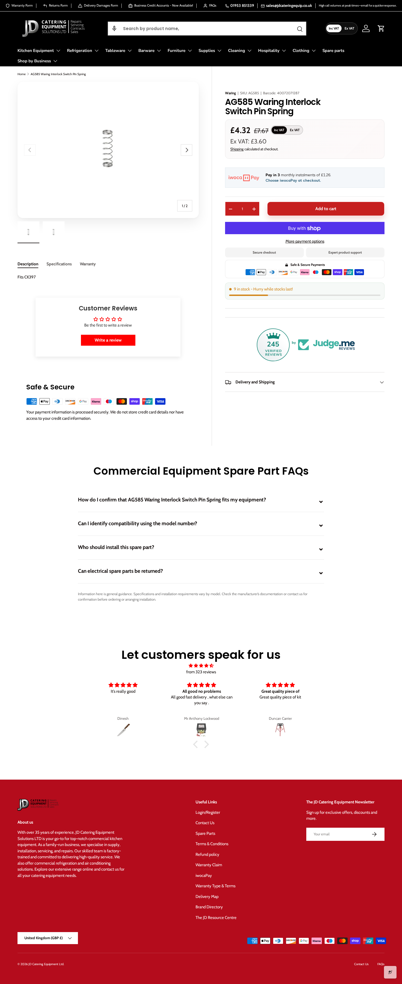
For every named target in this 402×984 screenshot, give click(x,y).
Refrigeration (79, 50)
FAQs (380, 964)
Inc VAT (334, 28)
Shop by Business (34, 61)
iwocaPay (204, 875)
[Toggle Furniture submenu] (190, 50)
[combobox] (207, 29)
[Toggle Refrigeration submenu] (96, 50)
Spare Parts (205, 833)
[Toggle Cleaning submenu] (249, 50)
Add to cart (325, 209)
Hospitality (268, 50)
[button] (114, 29)
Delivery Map (207, 896)
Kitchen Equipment (36, 50)
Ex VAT (349, 28)
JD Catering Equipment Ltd (45, 964)
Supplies (207, 50)
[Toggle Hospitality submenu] (284, 50)
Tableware (115, 50)
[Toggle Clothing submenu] (313, 50)
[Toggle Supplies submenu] (219, 50)
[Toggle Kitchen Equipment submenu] (58, 50)
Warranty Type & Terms (215, 885)
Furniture (176, 50)
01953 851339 (242, 5)
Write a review (108, 340)
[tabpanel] (108, 277)
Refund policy (207, 854)
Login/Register (208, 812)
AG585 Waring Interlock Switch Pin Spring (58, 74)
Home (22, 74)
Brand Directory (209, 906)
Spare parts (333, 50)
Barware (146, 50)
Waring (230, 93)
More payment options (305, 241)
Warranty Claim (209, 864)
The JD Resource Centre (216, 917)
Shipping (237, 149)
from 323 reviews (201, 671)
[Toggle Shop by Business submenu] (55, 61)
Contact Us (205, 822)
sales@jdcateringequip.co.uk (289, 5)
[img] (201, 666)
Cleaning (236, 50)
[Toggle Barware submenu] (159, 50)
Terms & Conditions (212, 843)
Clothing (301, 50)
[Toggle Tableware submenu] (129, 50)
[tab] (28, 264)
